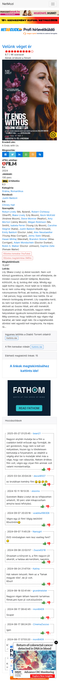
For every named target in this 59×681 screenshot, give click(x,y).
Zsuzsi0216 (40, 550)
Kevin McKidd (47, 215)
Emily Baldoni (9, 232)
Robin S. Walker (10, 245)
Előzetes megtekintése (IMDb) (17, 258)
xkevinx (36, 491)
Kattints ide (37, 347)
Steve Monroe (28, 218)
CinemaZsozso (41, 624)
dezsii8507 (40, 475)
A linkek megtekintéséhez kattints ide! (29, 368)
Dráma (5, 191)
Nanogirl (37, 531)
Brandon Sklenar (38, 239)
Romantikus (17, 191)
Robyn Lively (9, 211)
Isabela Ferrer (17, 225)
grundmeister (40, 590)
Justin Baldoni (9, 198)
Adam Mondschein (24, 242)
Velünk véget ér (17, 46)
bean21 (37, 433)
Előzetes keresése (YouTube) (16, 253)
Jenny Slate (34, 235)
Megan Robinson (37, 222)
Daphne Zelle (47, 245)
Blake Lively (18, 215)
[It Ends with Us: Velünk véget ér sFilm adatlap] (9, 163)
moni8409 (38, 609)
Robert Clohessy (41, 211)
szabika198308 (41, 513)
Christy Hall (8, 204)
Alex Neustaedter (43, 232)
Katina (36, 568)
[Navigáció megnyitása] (53, 4)
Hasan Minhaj (9, 239)
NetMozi (8, 4)
